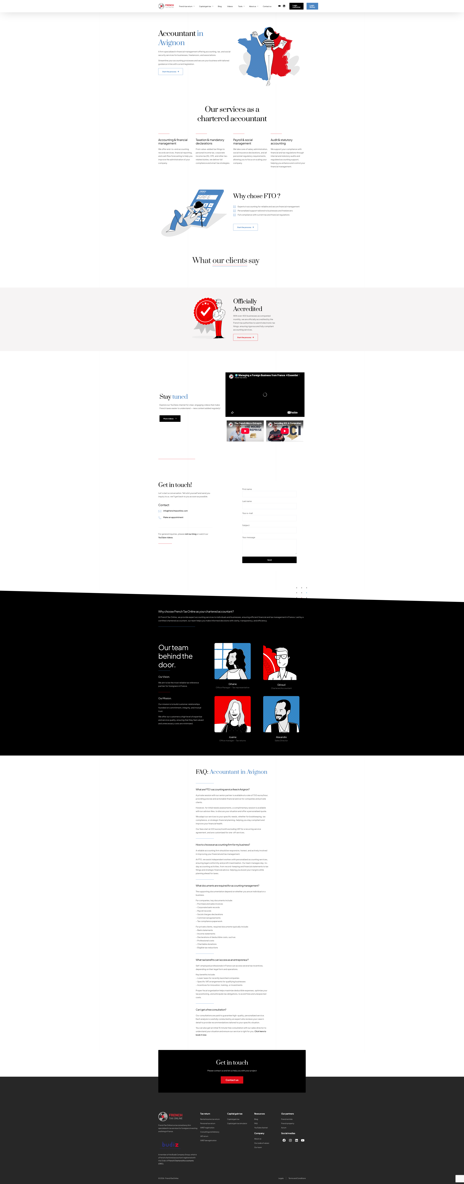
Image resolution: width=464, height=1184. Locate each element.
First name (247, 489)
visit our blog (190, 534)
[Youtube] (279, 6)
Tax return (205, 1113)
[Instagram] (290, 1140)
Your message (248, 537)
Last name (247, 501)
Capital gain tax (234, 1113)
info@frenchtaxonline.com (175, 510)
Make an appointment (173, 517)
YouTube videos (165, 537)
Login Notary (312, 6)
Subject (246, 525)
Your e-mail (247, 513)
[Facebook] (284, 1140)
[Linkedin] (297, 1140)
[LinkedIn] (284, 6)
